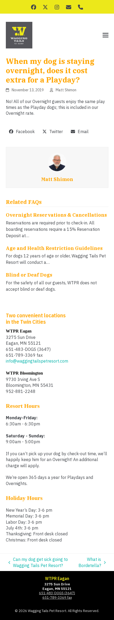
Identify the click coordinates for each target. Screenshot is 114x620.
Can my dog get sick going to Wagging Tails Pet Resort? (38, 562)
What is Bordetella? (89, 562)
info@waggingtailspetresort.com (37, 361)
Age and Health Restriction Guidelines (54, 248)
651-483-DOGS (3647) (57, 593)
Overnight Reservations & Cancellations (56, 215)
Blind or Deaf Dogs (29, 275)
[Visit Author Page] (57, 161)
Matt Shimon (66, 90)
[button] (105, 35)
